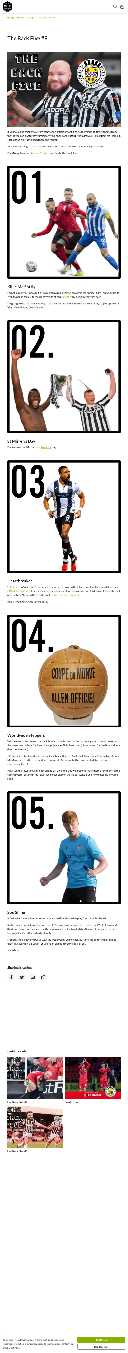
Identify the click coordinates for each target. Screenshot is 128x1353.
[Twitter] (22, 977)
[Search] (115, 6)
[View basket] (122, 6)
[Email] (33, 977)
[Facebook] (11, 977)
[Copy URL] (43, 977)
